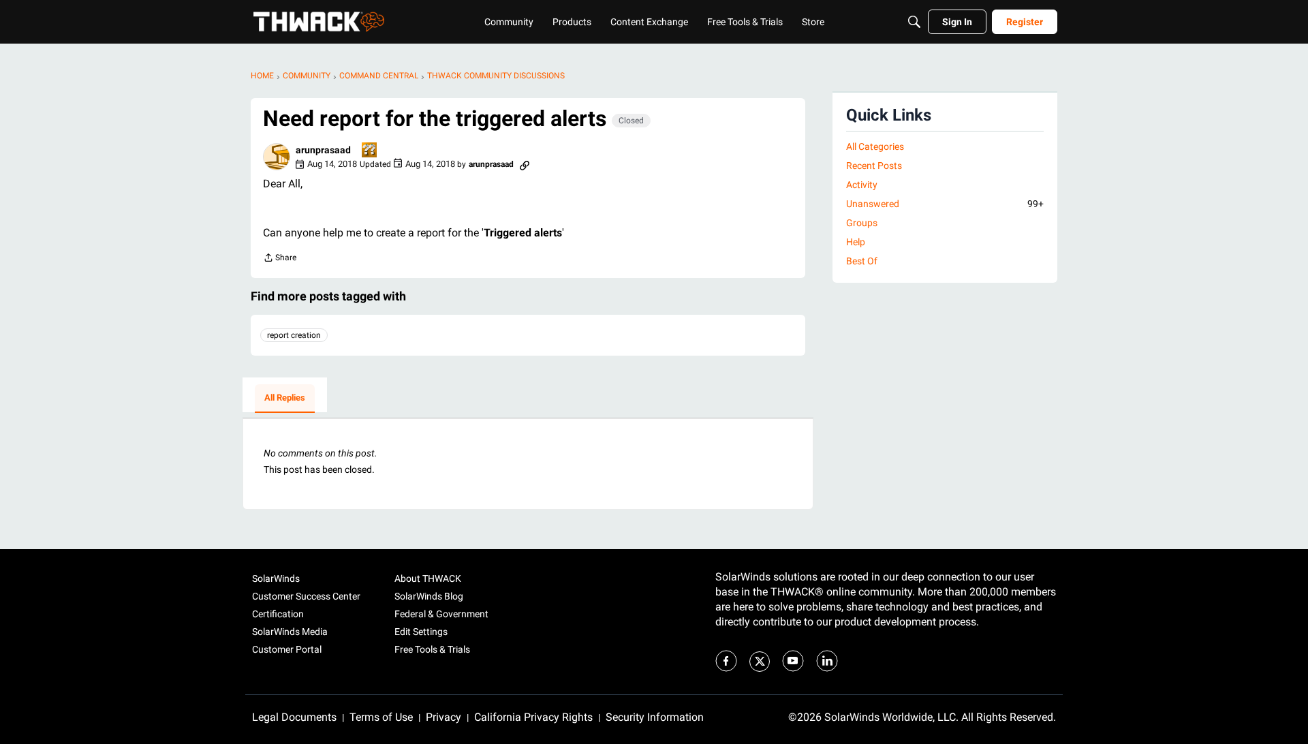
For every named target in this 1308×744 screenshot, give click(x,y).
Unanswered (945, 203)
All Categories (875, 146)
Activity (861, 184)
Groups (861, 222)
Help (855, 241)
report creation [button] (294, 335)
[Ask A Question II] (370, 150)
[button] (276, 156)
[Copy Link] (524, 164)
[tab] (285, 398)
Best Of (861, 260)
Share (279, 259)
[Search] (914, 22)
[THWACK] (319, 21)
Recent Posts (874, 165)
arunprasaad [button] (323, 149)
